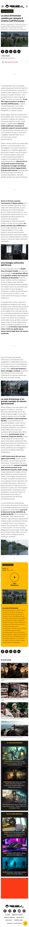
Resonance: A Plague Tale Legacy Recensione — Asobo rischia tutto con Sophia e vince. (14, 806)
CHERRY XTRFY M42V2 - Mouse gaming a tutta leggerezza (14, 854)
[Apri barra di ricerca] (27, 6)
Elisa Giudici (6, 56)
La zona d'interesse (7, 11)
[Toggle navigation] (2, 6)
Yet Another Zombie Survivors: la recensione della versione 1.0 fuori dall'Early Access (14, 763)
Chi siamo (7, 914)
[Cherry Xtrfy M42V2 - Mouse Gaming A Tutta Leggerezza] (14, 845)
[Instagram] (10, 911)
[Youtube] (20, 911)
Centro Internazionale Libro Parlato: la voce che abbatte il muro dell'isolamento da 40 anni (14, 834)
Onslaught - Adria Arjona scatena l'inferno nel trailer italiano (14, 873)
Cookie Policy (8, 920)
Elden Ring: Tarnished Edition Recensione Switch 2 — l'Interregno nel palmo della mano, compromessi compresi (14, 784)
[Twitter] (15, 911)
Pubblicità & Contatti (17, 914)
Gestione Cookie (18, 920)
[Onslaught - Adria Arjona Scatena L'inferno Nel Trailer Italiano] (14, 864)
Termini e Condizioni (9, 917)
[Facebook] (5, 911)
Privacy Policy (20, 917)
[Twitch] (24, 911)
